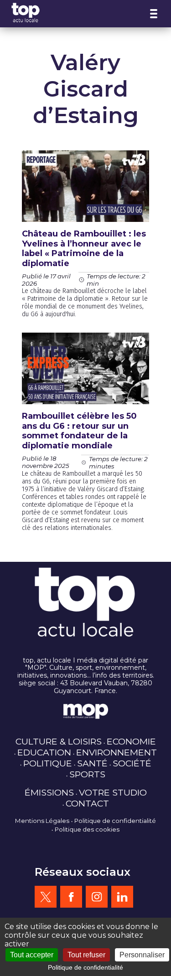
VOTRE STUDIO (113, 792)
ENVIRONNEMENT (116, 752)
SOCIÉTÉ (132, 763)
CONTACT (87, 803)
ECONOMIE (131, 741)
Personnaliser (142, 955)
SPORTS (87, 774)
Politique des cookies (87, 829)
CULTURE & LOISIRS (59, 741)
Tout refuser (86, 955)
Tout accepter (31, 955)
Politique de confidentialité (115, 820)
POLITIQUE (47, 763)
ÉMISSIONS (49, 792)
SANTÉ (92, 763)
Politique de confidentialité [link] (85, 967)
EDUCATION (44, 752)
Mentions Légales (42, 820)
